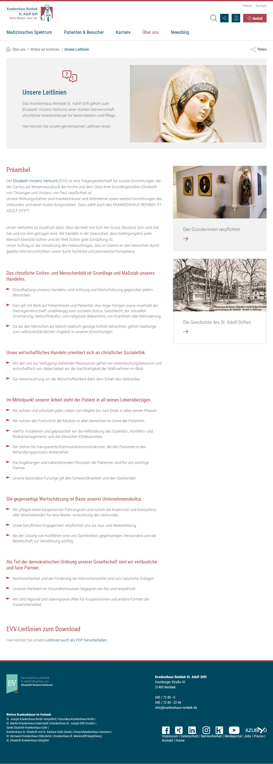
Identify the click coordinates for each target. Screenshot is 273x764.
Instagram (206, 730)
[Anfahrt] (236, 18)
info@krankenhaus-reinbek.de (176, 707)
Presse (247, 6)
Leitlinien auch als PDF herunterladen (76, 640)
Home (180, 740)
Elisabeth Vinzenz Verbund (35, 180)
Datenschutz (189, 736)
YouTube (234, 730)
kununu (219, 730)
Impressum (170, 736)
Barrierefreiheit (211, 736)
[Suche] (213, 18)
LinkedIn (192, 730)
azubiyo (256, 730)
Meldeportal (233, 736)
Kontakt (261, 6)
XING (179, 730)
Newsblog (180, 32)
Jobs (247, 736)
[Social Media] (224, 18)
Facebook (166, 730)
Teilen (262, 49)
